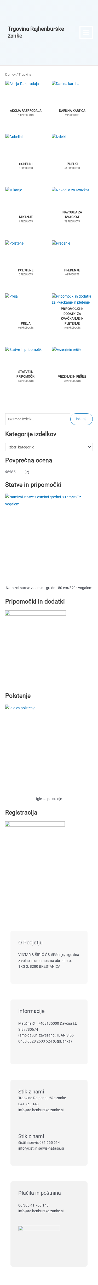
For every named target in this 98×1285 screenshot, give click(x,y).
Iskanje (81, 419)
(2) (17, 472)
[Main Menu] (86, 32)
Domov (10, 74)
